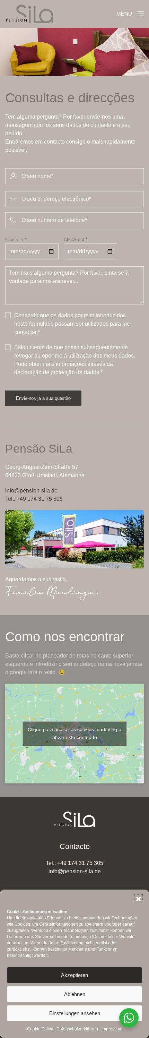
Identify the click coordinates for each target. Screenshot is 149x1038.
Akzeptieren (74, 975)
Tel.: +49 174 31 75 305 (34, 499)
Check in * (15, 239)
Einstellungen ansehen (74, 1013)
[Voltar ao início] (29, 14)
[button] (138, 898)
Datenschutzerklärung (77, 1029)
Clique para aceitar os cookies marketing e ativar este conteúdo (74, 733)
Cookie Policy (40, 1029)
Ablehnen (74, 994)
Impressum (112, 1029)
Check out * (75, 239)
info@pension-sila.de (31, 491)
